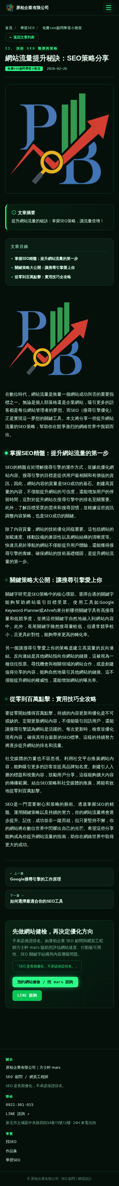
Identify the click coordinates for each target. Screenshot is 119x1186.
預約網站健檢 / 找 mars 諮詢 (45, 982)
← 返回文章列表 (22, 37)
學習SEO (27, 28)
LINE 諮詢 (27, 995)
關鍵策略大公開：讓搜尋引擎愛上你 (45, 267)
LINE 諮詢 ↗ (17, 1114)
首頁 (8, 28)
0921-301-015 (20, 1104)
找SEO (11, 1141)
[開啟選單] (108, 7)
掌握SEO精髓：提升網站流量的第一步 (46, 258)
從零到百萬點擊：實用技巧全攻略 (43, 276)
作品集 (11, 1150)
